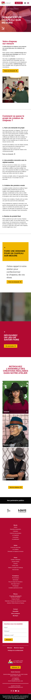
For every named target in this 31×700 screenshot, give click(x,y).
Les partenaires (15, 539)
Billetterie (19, 2)
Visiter (15, 557)
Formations (15, 575)
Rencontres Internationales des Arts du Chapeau (15, 597)
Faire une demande (9, 71)
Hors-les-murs (15, 569)
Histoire (15, 527)
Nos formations (15, 577)
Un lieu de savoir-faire (16, 547)
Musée (15, 525)
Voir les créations (15, 487)
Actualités (15, 611)
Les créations (15, 549)
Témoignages (15, 585)
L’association (15, 537)
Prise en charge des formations (15, 581)
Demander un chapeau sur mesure (15, 551)
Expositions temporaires (15, 529)
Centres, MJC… (15, 565)
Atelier (15, 545)
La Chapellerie (15, 535)
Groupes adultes (15, 561)
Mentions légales (19, 647)
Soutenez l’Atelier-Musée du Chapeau (15, 603)
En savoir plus (10, 346)
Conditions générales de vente (15, 587)
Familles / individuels (15, 559)
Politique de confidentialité (15, 650)
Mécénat (9, 647)
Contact (15, 609)
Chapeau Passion (15, 599)
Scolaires (15, 563)
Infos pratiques (15, 613)
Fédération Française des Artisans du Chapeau (15, 601)
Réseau (15, 594)
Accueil (3, 8)
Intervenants (15, 579)
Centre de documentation (15, 533)
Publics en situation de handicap (15, 567)
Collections (15, 531)
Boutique (15, 615)
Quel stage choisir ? (15, 583)
